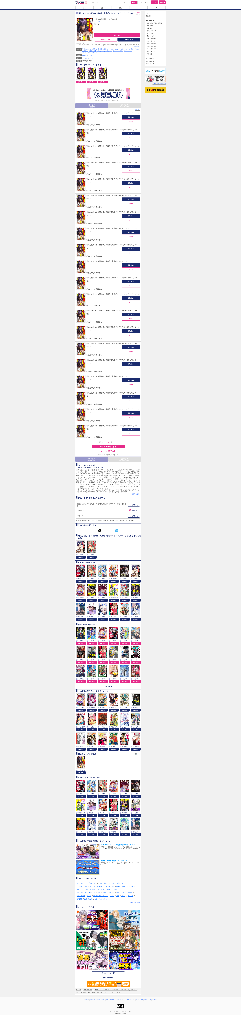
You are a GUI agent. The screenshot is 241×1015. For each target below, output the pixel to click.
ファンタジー (128, 51)
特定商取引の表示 (110, 999)
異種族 (130, 892)
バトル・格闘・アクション (90, 52)
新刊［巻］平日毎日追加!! (154, 23)
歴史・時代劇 (81, 896)
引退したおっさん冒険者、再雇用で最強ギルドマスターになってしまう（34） (114, 327)
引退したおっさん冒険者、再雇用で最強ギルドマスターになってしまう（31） (114, 278)
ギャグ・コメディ (118, 51)
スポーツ (111, 892)
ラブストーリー (91, 883)
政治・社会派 (88, 899)
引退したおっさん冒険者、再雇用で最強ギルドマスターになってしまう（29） (114, 245)
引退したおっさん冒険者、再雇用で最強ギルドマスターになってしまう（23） (114, 146)
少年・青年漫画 (151, 46)
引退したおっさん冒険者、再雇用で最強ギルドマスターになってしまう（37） (114, 376)
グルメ (89, 896)
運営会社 (86, 999)
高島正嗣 (103, 19)
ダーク (123, 896)
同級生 (104, 892)
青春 (117, 896)
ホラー (112, 896)
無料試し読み (129, 39)
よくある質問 (150, 58)
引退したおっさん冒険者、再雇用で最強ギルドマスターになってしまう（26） (114, 195)
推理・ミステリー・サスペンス (86, 892)
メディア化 (150, 33)
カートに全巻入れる (108, 451)
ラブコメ (92, 886)
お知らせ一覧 (150, 63)
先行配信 (85, 51)
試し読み (131, 117)
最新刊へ (137, 110)
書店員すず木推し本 (122, 886)
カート (131, 121)
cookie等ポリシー (121, 999)
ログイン (154, 2)
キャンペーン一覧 (108, 973)
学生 (132, 886)
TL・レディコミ (151, 49)
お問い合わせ (147, 999)
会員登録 (162, 2)
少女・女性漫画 (151, 43)
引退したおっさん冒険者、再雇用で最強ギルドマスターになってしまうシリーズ (106, 49)
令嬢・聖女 (100, 886)
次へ (115, 442)
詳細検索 (149, 54)
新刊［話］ (150, 25)
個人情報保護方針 (100, 999)
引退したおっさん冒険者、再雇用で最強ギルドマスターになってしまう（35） (114, 343)
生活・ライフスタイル (101, 899)
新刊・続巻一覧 (151, 38)
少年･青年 (97, 21)
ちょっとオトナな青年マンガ (90, 889)
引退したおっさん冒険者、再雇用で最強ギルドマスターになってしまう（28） (114, 228)
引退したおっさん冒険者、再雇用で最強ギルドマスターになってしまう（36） (114, 360)
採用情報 (92, 999)
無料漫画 (149, 28)
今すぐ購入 (117, 35)
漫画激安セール (151, 31)
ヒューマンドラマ (82, 886)
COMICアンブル (87, 55)
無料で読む (81, 82)
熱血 (99, 892)
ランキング (150, 36)
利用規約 (154, 999)
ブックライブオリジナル (104, 51)
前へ (101, 442)
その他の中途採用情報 (159, 84)
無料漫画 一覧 (108, 978)
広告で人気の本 (135, 49)
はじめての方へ (150, 61)
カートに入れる (105, 39)
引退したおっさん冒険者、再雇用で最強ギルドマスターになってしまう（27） (114, 212)
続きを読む (137, 46)
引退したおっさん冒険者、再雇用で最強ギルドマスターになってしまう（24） (114, 163)
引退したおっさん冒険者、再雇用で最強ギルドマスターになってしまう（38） (114, 393)
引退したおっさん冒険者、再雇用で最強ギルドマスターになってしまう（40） (114, 426)
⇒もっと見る (135, 902)
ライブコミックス (87, 58)
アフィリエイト (131, 999)
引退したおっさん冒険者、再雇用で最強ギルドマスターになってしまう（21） (114, 113)
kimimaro (97, 19)
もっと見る (108, 686)
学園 (78, 889)
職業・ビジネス (121, 892)
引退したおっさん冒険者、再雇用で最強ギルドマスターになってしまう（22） (114, 130)
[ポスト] (99, 530)
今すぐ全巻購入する (108, 446)
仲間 (115, 889)
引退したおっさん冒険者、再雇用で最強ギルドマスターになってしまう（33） (114, 310)
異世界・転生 (92, 51)
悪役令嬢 (130, 896)
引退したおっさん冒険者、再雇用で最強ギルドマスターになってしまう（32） (114, 294)
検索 (133, 2)
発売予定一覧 (151, 41)
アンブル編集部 (112, 19)
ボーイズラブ (110, 886)
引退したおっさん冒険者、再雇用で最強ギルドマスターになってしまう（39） (114, 409)
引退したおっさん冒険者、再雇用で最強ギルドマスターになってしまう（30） (114, 261)
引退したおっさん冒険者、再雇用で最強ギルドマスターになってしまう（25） (114, 179)
